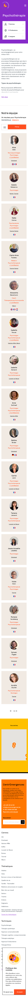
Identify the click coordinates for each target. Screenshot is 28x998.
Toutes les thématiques (8, 914)
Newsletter (7, 818)
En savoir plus (8, 992)
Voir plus (4, 97)
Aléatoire (15, 120)
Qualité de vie (5, 880)
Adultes (3, 870)
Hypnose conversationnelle (10, 932)
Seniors (3, 893)
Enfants (3, 900)
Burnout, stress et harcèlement (11, 877)
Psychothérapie (6, 925)
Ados (3, 874)
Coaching (4, 948)
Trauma (3, 896)
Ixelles (3, 847)
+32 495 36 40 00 (8, 805)
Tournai (3, 856)
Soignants (4, 903)
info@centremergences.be (11, 807)
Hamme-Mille (5, 843)
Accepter (20, 992)
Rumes (3, 853)
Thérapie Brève (6, 945)
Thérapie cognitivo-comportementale (13, 935)
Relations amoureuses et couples (12, 887)
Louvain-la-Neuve (7, 850)
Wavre (3, 860)
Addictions (4, 906)
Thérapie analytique (7, 938)
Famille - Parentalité (7, 883)
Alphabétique (6, 120)
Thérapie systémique (8, 928)
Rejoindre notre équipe (10, 812)
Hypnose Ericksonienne (8, 941)
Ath (2, 837)
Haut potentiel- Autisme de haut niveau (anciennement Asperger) (11, 910)
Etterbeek (4, 840)
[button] (14, 746)
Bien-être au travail (7, 890)
